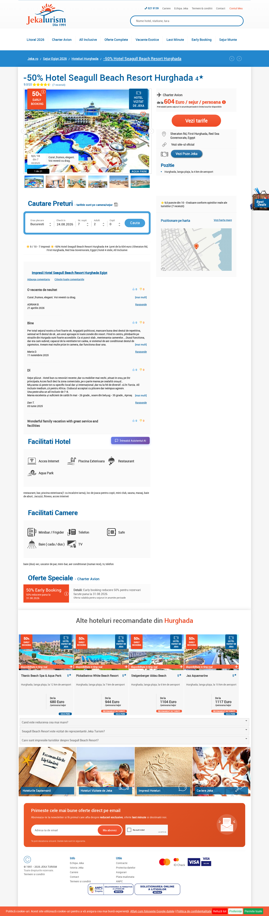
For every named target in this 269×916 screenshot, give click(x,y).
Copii (112, 220)
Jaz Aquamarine (211, 676)
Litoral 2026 (35, 39)
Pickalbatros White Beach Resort (101, 676)
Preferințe (235, 911)
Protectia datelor (125, 867)
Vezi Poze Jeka (186, 153)
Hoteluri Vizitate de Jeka (96, 791)
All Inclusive (88, 39)
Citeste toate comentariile (69, 279)
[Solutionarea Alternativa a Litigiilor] (111, 890)
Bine (30, 323)
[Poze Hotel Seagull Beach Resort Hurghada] (162, 154)
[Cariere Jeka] (221, 771)
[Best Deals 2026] (259, 199)
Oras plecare (37, 220)
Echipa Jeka (181, 8)
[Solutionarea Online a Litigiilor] (157, 890)
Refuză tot (219, 911)
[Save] (116, 204)
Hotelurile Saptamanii (37, 791)
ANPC (119, 881)
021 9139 (153, 8)
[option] (46, 674)
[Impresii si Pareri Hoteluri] (163, 771)
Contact (220, 8)
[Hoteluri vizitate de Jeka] (105, 771)
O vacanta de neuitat (42, 289)
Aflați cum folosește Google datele (152, 911)
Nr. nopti (82, 220)
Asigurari (121, 872)
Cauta (135, 222)
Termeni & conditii (202, 8)
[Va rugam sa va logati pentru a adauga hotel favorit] (136, 114)
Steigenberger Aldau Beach (156, 676)
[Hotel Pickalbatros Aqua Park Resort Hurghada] (239, 58)
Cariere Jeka (205, 791)
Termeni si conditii (34, 874)
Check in (60, 220)
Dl (28, 370)
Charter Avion (62, 39)
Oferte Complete (116, 39)
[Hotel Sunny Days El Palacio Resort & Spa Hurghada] (231, 58)
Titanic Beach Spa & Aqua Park (46, 676)
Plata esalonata (125, 876)
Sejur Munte (228, 39)
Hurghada (178, 620)
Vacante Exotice (147, 39)
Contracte (121, 863)
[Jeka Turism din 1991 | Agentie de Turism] (46, 25)
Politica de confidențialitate (193, 911)
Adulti (97, 220)
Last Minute (175, 39)
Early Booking (202, 39)
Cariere (166, 8)
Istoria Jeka (76, 867)
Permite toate (253, 911)
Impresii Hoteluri (149, 791)
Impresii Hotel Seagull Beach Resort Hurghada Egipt (69, 272)
